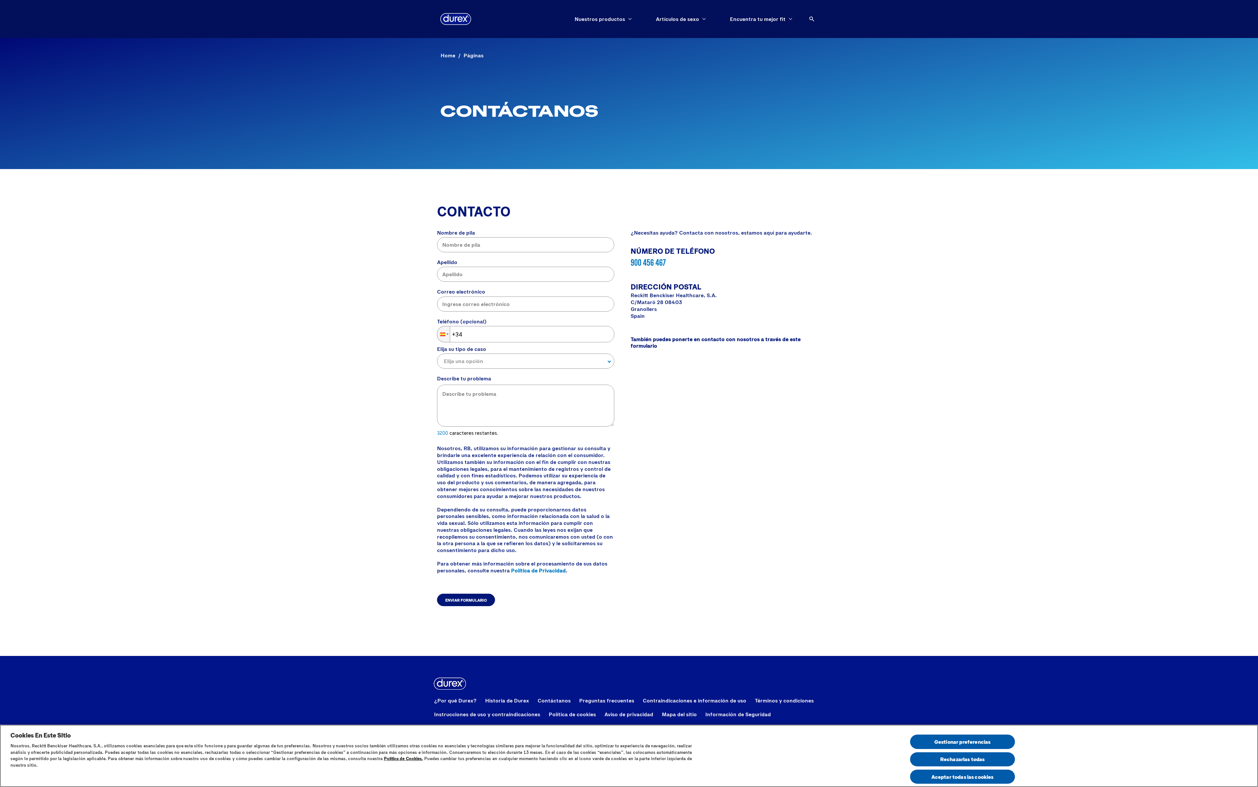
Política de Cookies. (403, 758)
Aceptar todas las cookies (962, 777)
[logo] (455, 19)
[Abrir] (812, 19)
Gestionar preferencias (962, 742)
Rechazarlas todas (962, 759)
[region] (629, 756)
